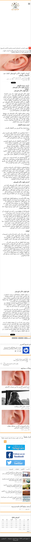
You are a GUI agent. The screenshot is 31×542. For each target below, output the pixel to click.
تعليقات (17, 469)
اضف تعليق (9, 79)
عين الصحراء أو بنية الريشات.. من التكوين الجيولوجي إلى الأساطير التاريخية (11, 491)
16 (24, 525)
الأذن (26, 338)
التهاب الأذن (21, 338)
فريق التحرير (25, 77)
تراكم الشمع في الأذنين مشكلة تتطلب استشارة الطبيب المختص (18, 427)
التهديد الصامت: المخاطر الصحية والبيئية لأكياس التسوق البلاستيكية (12, 479)
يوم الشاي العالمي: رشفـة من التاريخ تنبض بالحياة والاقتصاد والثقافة (13, 485)
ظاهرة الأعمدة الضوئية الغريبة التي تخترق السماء (10, 364)
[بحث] (5, 441)
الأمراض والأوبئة (14, 50)
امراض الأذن (15, 338)
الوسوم (11, 469)
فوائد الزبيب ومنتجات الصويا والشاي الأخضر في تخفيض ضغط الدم (20, 360)
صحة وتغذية (22, 50)
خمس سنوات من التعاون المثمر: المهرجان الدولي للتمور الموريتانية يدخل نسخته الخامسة (12, 474)
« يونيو (28, 531)
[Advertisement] (15, 28)
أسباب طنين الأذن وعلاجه (21, 406)
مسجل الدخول (12, 438)
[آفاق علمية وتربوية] (15, 6)
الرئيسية (27, 50)
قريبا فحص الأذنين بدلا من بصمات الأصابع (17, 387)
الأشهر (22, 469)
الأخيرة (28, 469)
